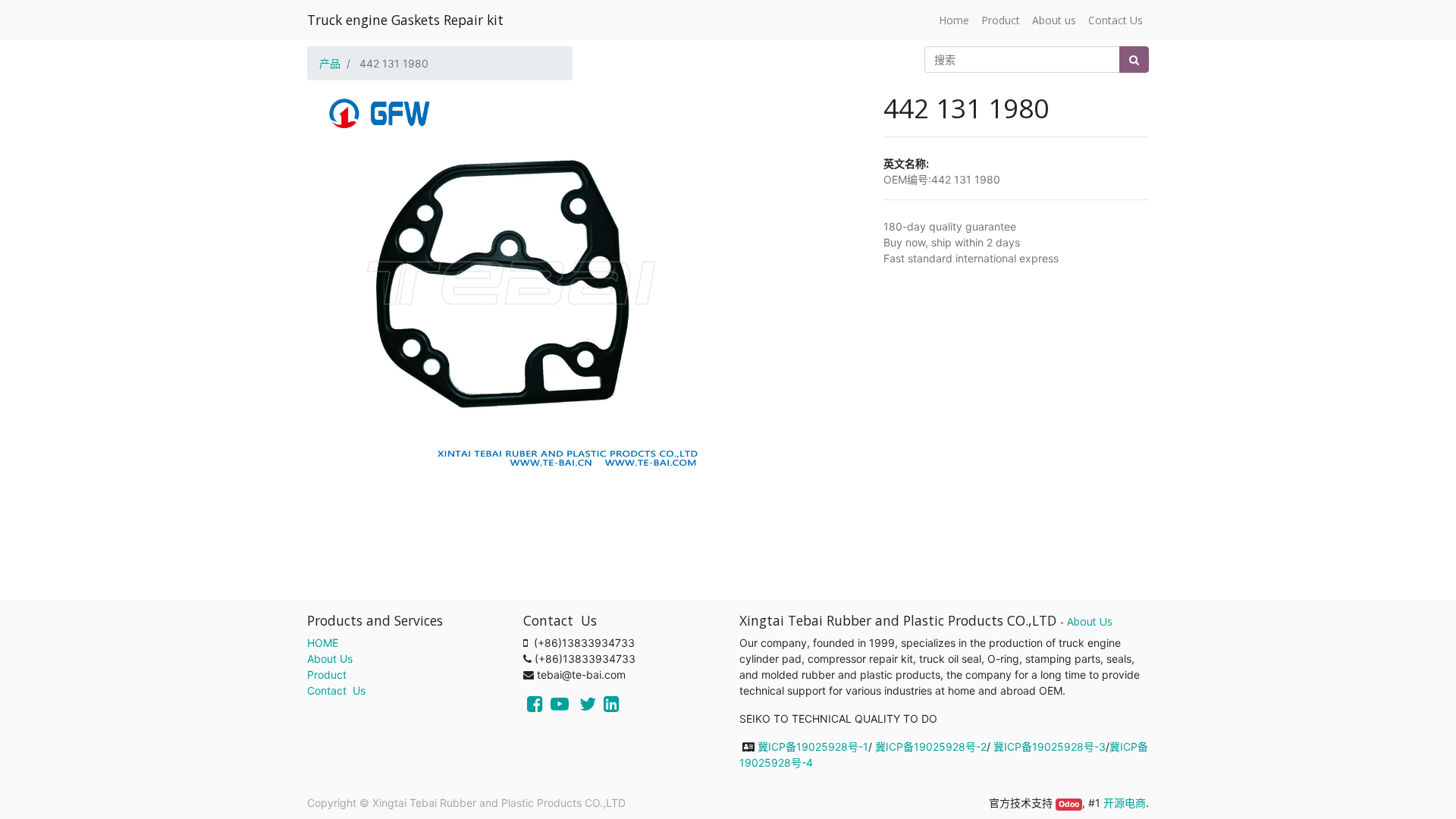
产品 (329, 63)
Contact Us (336, 690)
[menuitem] (954, 20)
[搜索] (1134, 59)
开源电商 (1124, 802)
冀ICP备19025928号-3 (1049, 746)
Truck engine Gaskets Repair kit (405, 20)
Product (327, 674)
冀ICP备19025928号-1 (813, 746)
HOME (322, 642)
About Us (330, 658)
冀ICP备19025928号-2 (931, 746)
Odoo (1069, 804)
